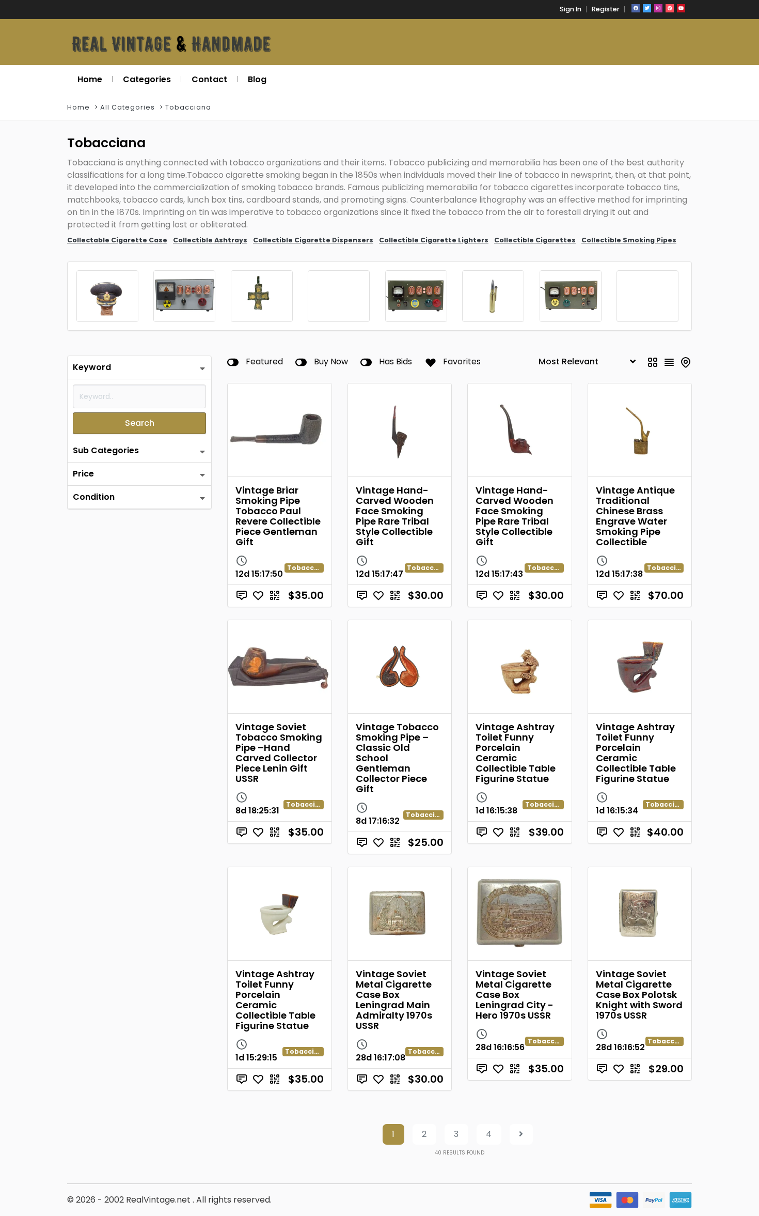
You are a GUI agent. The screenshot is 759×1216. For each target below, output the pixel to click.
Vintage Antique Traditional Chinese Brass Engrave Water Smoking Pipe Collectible (635, 516)
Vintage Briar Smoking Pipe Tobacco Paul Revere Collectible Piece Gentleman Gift (278, 516)
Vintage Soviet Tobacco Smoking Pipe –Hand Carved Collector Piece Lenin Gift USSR (278, 752)
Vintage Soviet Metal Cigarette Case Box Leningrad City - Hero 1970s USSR (515, 994)
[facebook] (635, 8)
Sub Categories (106, 450)
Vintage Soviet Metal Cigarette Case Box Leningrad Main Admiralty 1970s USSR (394, 999)
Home (78, 107)
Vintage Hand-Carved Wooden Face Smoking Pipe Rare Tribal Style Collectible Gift (395, 516)
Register (606, 9)
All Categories (127, 107)
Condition (94, 497)
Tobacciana (188, 107)
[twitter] (647, 8)
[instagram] (658, 8)
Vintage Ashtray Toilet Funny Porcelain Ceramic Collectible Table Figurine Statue (516, 752)
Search (139, 423)
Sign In (570, 9)
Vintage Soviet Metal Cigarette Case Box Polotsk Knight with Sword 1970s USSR (639, 994)
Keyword (92, 367)
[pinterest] (670, 8)
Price (83, 474)
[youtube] (681, 8)
